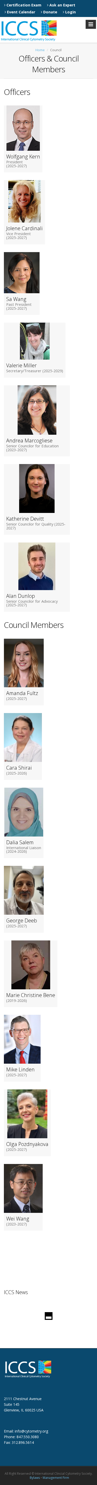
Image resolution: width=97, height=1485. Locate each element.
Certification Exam (23, 5)
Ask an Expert (61, 5)
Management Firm (56, 1477)
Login (70, 12)
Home (40, 50)
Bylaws (35, 1477)
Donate (49, 12)
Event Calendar (20, 12)
